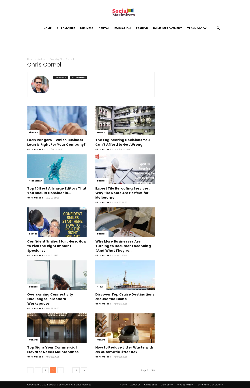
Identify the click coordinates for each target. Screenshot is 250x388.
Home (48, 28)
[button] (218, 28)
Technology (196, 28)
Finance (33, 132)
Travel (100, 286)
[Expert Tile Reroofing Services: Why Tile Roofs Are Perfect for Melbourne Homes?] (125, 169)
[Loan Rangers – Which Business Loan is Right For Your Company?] (57, 120)
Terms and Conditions (209, 384)
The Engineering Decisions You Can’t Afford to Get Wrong (122, 142)
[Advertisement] (125, 45)
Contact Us (150, 384)
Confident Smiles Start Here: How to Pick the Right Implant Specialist (56, 246)
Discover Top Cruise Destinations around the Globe (124, 296)
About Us (135, 384)
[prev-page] (30, 370)
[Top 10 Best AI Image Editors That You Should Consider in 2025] (57, 169)
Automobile (66, 28)
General (101, 132)
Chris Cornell (35, 149)
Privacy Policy (185, 384)
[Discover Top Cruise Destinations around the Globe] (125, 275)
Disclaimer (167, 384)
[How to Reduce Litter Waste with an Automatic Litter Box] (125, 328)
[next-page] (84, 370)
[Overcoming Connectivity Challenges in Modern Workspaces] (57, 275)
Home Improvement (167, 28)
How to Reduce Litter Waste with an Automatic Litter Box (124, 349)
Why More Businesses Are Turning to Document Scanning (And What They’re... (123, 246)
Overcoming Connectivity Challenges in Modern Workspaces (50, 299)
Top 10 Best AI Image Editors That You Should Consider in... (57, 190)
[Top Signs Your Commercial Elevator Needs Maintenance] (57, 328)
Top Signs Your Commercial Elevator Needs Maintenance (53, 349)
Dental (103, 28)
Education (122, 28)
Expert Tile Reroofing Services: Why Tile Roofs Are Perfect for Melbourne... (122, 193)
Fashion (142, 28)
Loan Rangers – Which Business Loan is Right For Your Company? (56, 142)
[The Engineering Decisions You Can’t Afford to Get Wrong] (125, 120)
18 (76, 370)
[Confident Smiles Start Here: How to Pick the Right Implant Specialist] (57, 222)
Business (86, 28)
